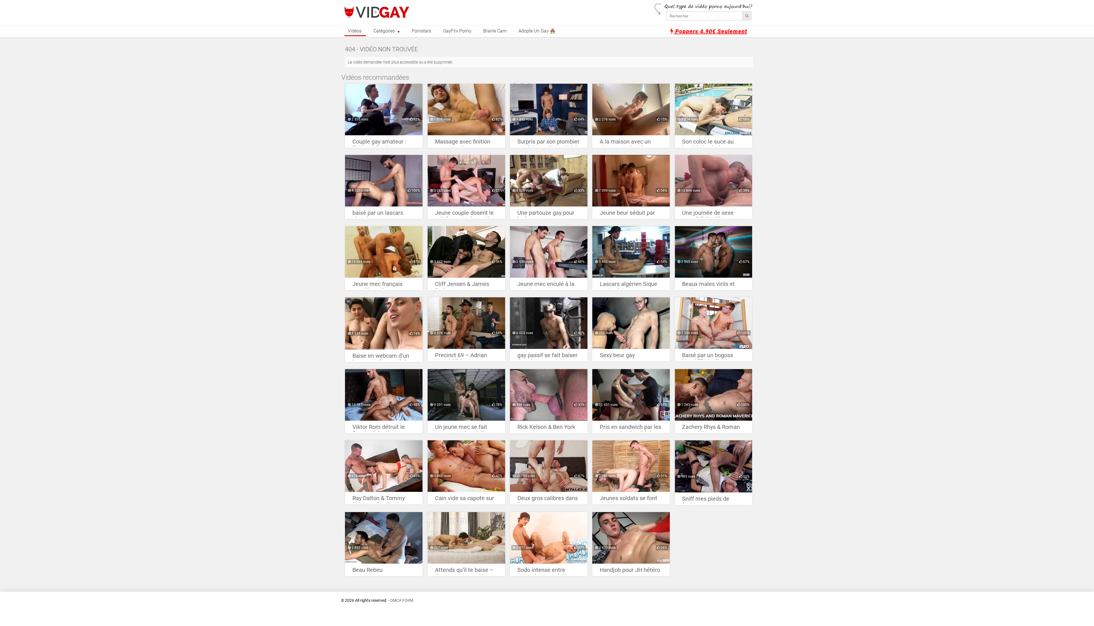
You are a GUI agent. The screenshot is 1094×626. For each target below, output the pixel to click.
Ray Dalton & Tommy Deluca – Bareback (378, 499)
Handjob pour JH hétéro (630, 570)
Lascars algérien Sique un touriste (628, 285)
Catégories (384, 31)
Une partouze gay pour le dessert (545, 214)
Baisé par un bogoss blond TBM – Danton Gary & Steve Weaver (708, 356)
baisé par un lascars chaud (377, 214)
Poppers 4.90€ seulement (710, 31)
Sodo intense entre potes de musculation (544, 571)
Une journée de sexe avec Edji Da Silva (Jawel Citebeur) (708, 214)
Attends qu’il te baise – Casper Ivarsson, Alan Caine (464, 571)
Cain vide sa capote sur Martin (464, 499)
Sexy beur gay (617, 355)
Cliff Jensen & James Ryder (462, 285)
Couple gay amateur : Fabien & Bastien (379, 143)
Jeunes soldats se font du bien (628, 499)
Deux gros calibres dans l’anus (547, 499)
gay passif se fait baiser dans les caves (547, 356)
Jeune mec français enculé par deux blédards (377, 285)
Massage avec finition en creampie (462, 143)
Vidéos (355, 31)
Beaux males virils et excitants (708, 285)
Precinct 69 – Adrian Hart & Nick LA (461, 356)
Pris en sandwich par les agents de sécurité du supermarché (630, 428)
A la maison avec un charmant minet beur (626, 143)
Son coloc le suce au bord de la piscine (708, 143)
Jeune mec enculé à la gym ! (545, 285)
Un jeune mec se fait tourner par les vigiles (462, 428)
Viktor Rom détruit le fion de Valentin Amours (382, 428)
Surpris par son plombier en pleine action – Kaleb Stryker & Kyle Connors (548, 143)
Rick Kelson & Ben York (546, 427)
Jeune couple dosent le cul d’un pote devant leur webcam (466, 214)
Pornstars (421, 31)
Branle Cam (495, 31)
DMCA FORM (401, 600)
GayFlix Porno (457, 31)
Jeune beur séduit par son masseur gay (627, 214)
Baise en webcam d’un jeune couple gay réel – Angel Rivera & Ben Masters (381, 357)
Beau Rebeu (367, 570)
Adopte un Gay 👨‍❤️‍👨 (537, 31)
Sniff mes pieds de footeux (705, 500)
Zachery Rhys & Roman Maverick (711, 428)
